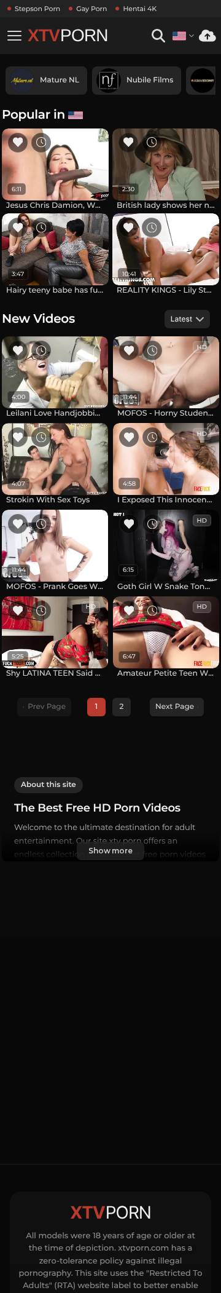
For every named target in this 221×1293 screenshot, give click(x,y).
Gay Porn (91, 8)
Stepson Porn (37, 8)
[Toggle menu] (14, 35)
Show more (110, 850)
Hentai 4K (140, 8)
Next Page (174, 706)
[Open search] (158, 36)
